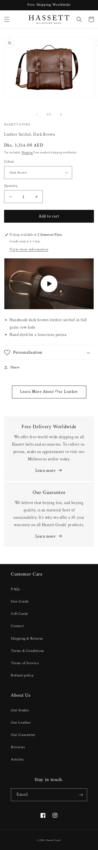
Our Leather (21, 722)
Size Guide (20, 601)
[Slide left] (37, 115)
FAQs (15, 589)
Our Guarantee (23, 734)
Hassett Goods (53, 840)
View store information (29, 249)
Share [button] (15, 367)
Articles (17, 759)
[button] (7, 19)
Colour (9, 161)
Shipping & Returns (27, 638)
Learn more (45, 470)
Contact (17, 626)
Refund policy (22, 675)
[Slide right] (61, 115)
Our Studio (20, 710)
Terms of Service (25, 663)
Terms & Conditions (27, 650)
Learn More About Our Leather (49, 391)
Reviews (18, 747)
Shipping (27, 152)
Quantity (10, 186)
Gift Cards (19, 613)
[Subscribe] (81, 794)
